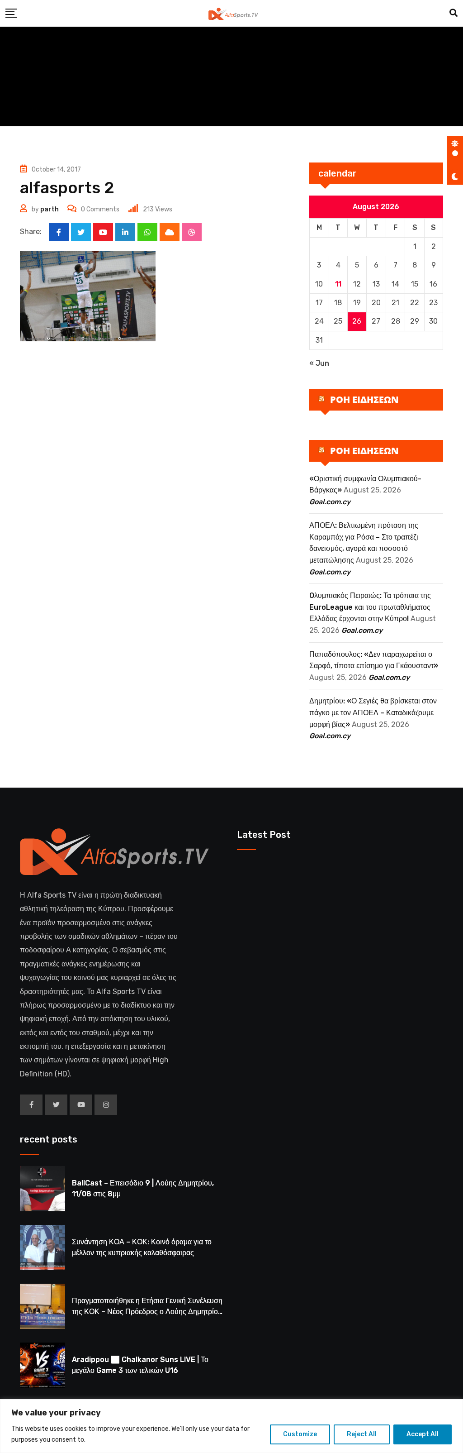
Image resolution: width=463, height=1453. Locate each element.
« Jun (319, 363)
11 (338, 284)
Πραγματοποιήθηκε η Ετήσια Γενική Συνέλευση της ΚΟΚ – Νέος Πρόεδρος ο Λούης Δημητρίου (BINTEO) (147, 1311)
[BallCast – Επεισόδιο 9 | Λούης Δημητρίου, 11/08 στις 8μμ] (42, 1188)
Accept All (422, 1434)
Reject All (362, 1434)
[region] (231, 1426)
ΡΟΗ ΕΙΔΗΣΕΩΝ (364, 399)
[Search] (453, 13)
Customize (300, 1434)
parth (49, 209)
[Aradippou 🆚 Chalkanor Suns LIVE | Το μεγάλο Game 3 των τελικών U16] (42, 1365)
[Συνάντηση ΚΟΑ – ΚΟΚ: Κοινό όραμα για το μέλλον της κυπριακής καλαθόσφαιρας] (42, 1247)
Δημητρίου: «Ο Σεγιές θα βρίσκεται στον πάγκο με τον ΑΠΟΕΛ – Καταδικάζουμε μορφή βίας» (373, 712)
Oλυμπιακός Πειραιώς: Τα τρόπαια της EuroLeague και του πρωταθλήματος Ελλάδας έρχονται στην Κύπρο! (370, 607)
